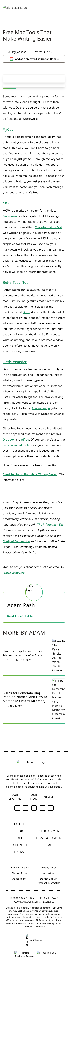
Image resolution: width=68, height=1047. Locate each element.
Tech (49, 824)
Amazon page (41, 408)
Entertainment (49, 831)
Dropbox (8, 439)
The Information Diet (48, 227)
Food (19, 831)
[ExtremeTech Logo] (49, 1012)
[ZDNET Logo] (49, 989)
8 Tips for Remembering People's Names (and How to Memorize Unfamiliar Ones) (25, 697)
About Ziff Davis (19, 867)
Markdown (10, 216)
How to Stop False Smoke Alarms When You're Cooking (25, 653)
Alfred (25, 439)
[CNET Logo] (21, 989)
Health (19, 838)
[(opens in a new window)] (17, 808)
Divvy (26, 312)
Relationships (19, 845)
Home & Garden (48, 838)
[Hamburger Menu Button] (63, 11)
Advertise (48, 873)
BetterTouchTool (16, 282)
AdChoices (35, 939)
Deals (49, 845)
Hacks (19, 852)
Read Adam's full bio (20, 616)
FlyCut (8, 129)
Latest (19, 824)
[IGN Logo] (21, 1023)
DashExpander (15, 361)
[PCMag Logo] (21, 1001)
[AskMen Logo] (21, 1012)
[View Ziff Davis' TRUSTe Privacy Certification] (46, 953)
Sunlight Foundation (16, 541)
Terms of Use (19, 873)
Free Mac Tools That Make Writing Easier (30, 474)
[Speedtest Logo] (49, 1023)
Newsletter (53, 797)
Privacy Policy (49, 867)
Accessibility (19, 878)
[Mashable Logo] (49, 1001)
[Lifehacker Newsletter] (56, 11)
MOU (7, 203)
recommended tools (16, 445)
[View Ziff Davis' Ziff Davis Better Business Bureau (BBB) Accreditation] (24, 953)
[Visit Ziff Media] (34, 973)
